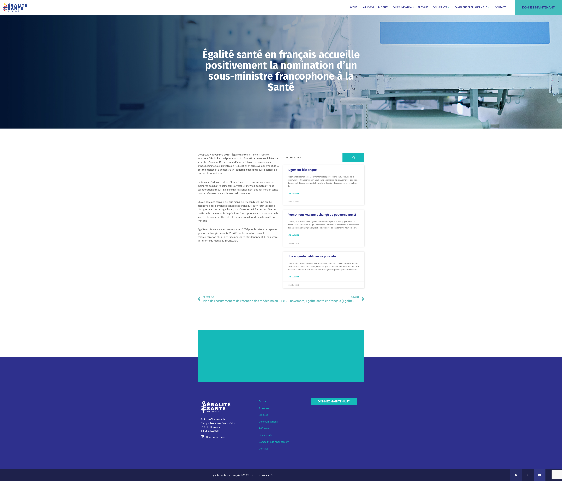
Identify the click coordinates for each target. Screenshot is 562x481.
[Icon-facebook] (528, 475)
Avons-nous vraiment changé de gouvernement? (322, 214)
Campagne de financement (471, 7)
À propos (368, 7)
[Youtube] (539, 475)
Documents (440, 7)
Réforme (423, 7)
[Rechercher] (353, 157)
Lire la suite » (294, 193)
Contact (500, 7)
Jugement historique (302, 169)
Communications (403, 7)
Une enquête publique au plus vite (312, 256)
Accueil (354, 7)
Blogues (383, 7)
